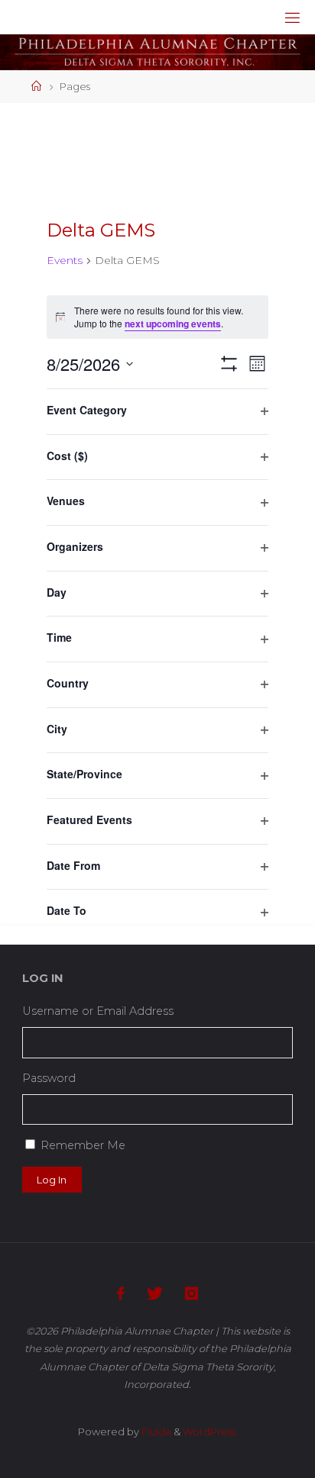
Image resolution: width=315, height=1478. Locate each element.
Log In (52, 1180)
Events (65, 260)
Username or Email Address (98, 1011)
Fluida (155, 1431)
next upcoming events (173, 323)
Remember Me (83, 1145)
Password (49, 1078)
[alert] (158, 317)
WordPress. (210, 1431)
